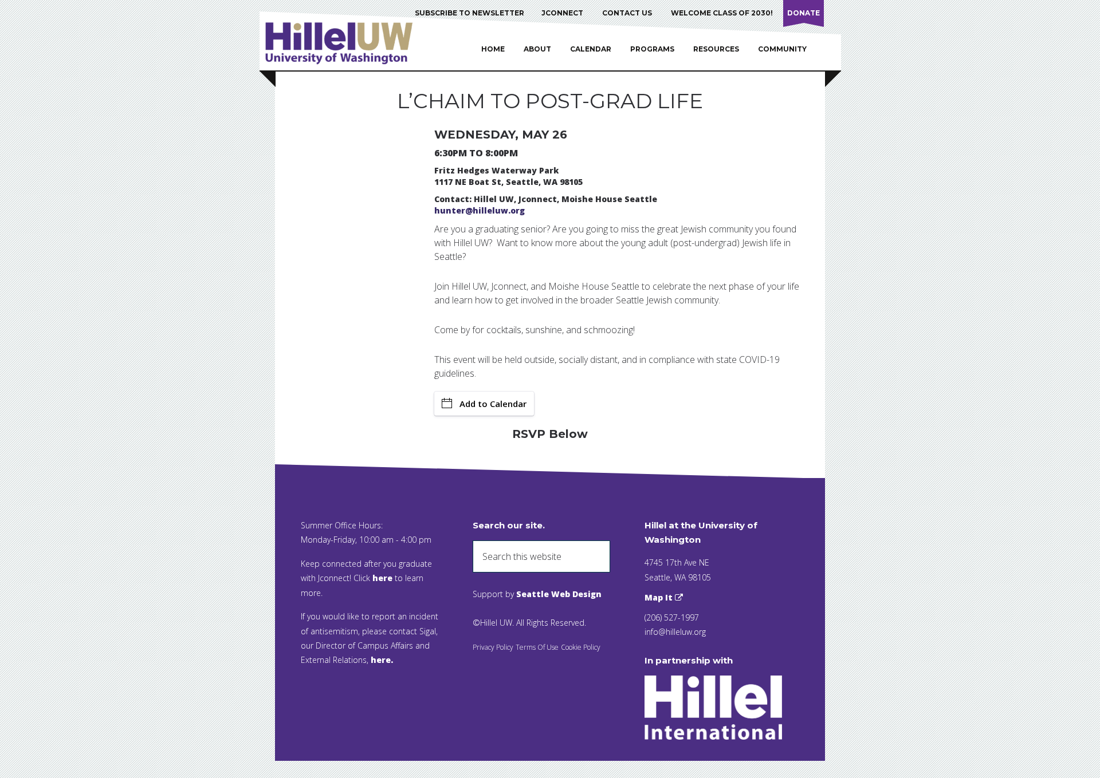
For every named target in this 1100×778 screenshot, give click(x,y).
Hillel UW (350, 43)
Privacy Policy (493, 647)
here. (382, 659)
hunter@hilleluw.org (479, 210)
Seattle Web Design (559, 594)
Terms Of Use (537, 647)
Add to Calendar (493, 403)
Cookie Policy (580, 647)
